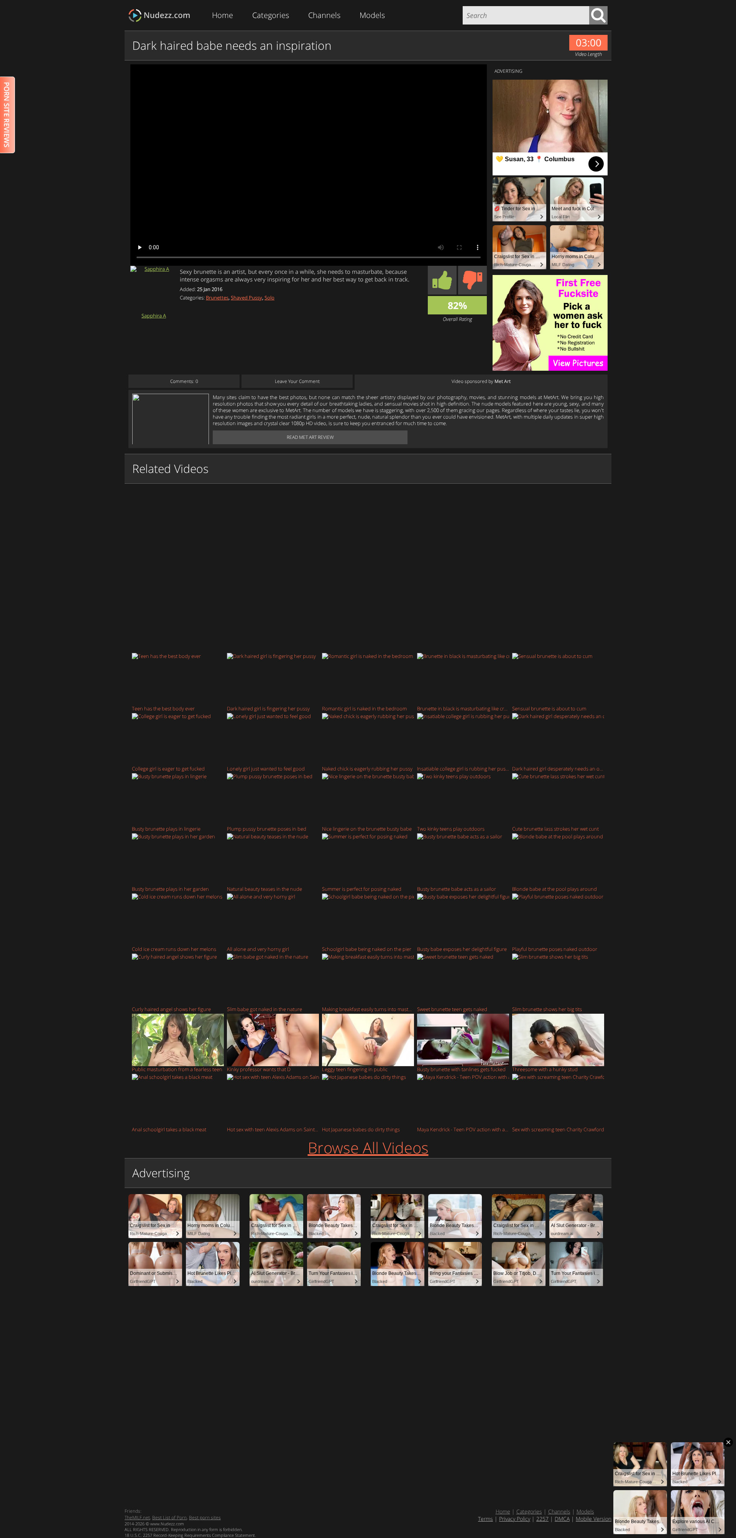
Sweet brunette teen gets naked (452, 1009)
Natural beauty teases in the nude (264, 888)
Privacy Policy (514, 1518)
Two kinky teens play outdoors (451, 828)
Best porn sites (205, 1517)
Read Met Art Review (310, 437)
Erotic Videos (161, 15)
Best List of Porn (169, 1517)
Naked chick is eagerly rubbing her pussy (367, 768)
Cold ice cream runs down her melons (174, 949)
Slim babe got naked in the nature (264, 1009)
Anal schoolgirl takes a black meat (169, 1129)
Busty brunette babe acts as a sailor (456, 888)
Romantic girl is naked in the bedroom (364, 708)
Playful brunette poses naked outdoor (554, 949)
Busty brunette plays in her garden (170, 888)
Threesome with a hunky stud (545, 1069)
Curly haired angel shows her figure (171, 1009)
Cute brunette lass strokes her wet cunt (555, 828)
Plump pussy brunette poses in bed (266, 828)
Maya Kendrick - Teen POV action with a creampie (463, 1129)
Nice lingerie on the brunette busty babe (367, 828)
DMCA (562, 1518)
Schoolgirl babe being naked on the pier (366, 949)
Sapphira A (153, 315)
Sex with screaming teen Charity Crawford (558, 1129)
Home (222, 15)
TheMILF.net (137, 1517)
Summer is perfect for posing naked (361, 888)
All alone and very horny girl (258, 949)
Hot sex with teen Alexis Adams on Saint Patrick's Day (273, 1129)
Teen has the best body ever (163, 708)
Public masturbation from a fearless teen (177, 1069)
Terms (485, 1518)
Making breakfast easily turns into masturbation (368, 1009)
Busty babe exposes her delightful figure (462, 949)
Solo (269, 297)
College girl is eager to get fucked (168, 768)
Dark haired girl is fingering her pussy (268, 708)
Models (372, 15)
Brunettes (217, 297)
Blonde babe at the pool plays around (554, 888)
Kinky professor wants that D (259, 1069)
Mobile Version (593, 1518)
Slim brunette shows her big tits (547, 1009)
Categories (270, 15)
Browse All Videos (368, 1147)
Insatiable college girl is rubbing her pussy (463, 768)
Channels (324, 15)
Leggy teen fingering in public (355, 1069)
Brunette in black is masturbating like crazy (463, 708)
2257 (542, 1518)
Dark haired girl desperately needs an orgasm (558, 768)
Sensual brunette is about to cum (549, 708)
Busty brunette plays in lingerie (166, 828)
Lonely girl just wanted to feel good (266, 768)
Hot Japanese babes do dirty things (361, 1129)
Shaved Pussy (246, 297)
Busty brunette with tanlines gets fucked (461, 1069)
